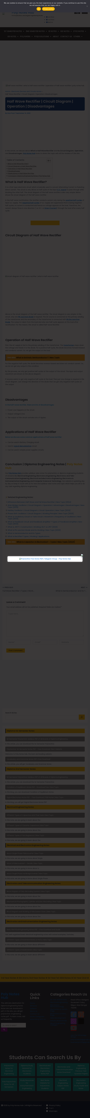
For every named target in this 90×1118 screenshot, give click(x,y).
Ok (39, 9)
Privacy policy (48, 9)
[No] (87, 6)
